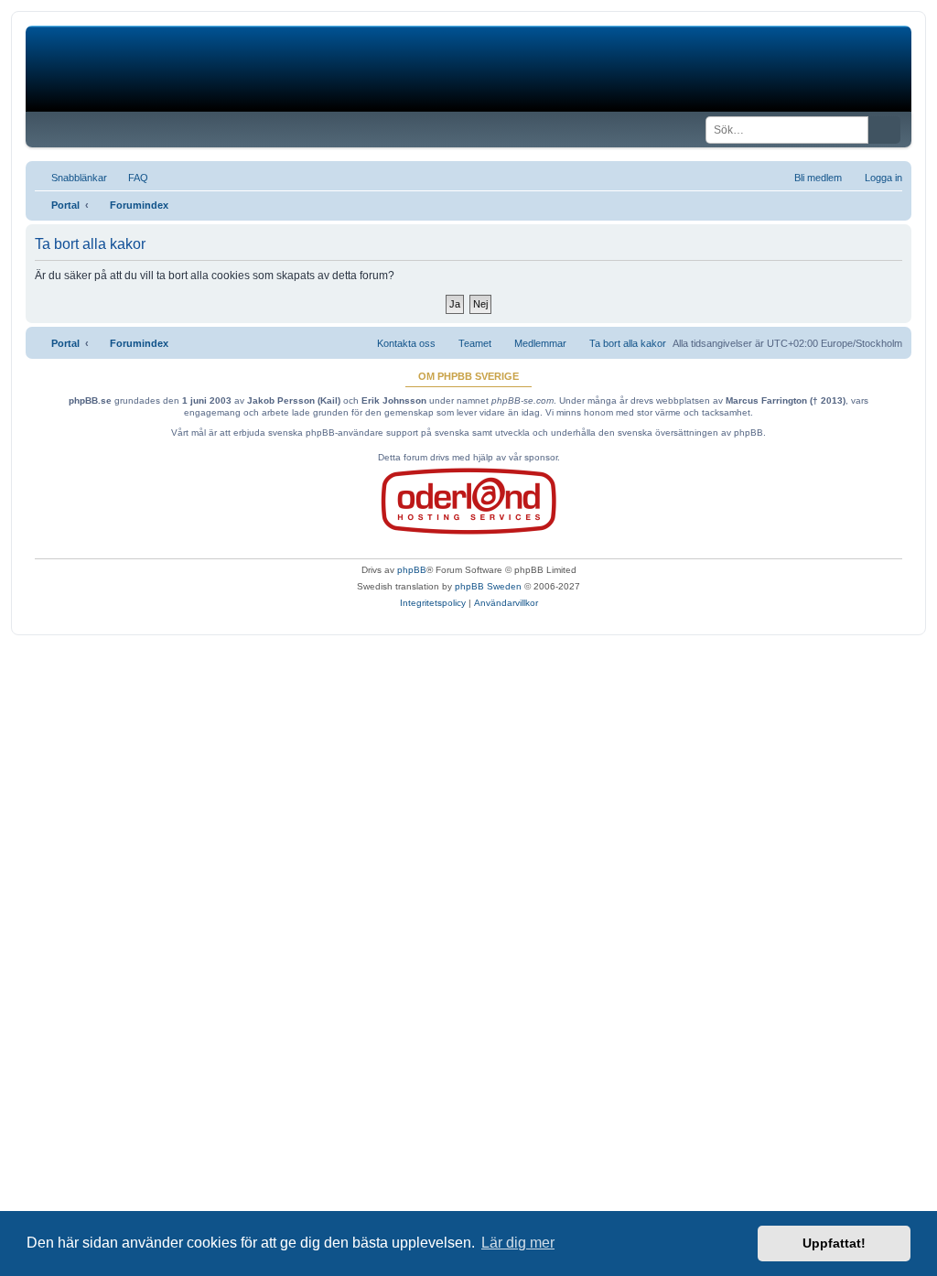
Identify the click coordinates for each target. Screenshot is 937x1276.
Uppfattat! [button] (834, 1243)
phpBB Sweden (488, 586)
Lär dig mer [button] (518, 1242)
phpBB (411, 570)
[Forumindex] (165, 68)
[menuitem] (130, 178)
